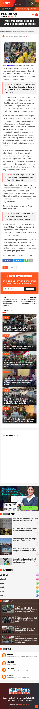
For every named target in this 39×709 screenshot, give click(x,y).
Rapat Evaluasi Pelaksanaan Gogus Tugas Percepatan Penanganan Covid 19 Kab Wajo (24, 550)
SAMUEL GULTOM (11, 662)
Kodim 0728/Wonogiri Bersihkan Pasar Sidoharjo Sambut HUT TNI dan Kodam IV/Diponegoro (18, 347)
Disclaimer (20, 700)
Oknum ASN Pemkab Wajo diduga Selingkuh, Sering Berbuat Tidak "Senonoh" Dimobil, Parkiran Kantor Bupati (24, 561)
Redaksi (5, 698)
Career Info (28, 700)
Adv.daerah (3, 579)
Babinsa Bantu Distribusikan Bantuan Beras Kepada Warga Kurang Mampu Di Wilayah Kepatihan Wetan (19, 420)
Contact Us (12, 698)
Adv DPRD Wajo (4, 575)
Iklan (1, 595)
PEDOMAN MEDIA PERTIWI (24, 705)
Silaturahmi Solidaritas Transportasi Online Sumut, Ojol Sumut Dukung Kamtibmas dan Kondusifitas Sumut (18, 365)
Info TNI (12, 268)
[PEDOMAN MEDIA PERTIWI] (19, 694)
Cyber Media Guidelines (29, 698)
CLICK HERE (29, 508)
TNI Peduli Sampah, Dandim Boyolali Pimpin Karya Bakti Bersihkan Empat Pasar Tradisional (18, 329)
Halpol (2, 591)
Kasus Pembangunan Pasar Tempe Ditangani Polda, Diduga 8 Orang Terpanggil (24, 540)
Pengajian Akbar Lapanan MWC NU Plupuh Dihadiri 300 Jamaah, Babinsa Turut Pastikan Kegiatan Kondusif (18, 383)
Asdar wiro (10, 675)
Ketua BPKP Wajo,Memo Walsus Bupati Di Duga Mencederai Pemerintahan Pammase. (25, 519)
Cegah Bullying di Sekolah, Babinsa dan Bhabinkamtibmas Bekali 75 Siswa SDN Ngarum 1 (19, 177)
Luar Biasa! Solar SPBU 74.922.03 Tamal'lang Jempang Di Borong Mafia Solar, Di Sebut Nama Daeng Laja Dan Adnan (26, 610)
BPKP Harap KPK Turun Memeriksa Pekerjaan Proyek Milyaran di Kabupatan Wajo (25, 529)
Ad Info (19, 698)
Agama (2, 583)
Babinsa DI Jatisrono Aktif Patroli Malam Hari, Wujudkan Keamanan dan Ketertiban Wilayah (19, 216)
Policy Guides (12, 700)
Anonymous (10, 654)
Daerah (2, 587)
